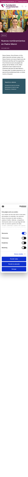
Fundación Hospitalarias (7, 1)
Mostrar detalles (18, 254)
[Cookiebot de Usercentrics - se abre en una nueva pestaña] (19, 207)
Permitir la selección (14, 264)
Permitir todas (14, 259)
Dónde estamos (22, 1)
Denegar (14, 269)
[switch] (24, 238)
